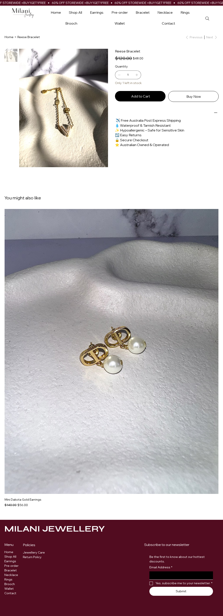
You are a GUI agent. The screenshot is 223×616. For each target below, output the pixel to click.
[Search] (207, 18)
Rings (8, 579)
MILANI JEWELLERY (54, 528)
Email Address (160, 567)
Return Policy (32, 557)
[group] (111, 358)
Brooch (9, 584)
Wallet (9, 589)
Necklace (11, 575)
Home (8, 552)
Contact (10, 593)
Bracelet (10, 570)
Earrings (10, 561)
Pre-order (11, 566)
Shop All (10, 557)
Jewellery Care (34, 552)
